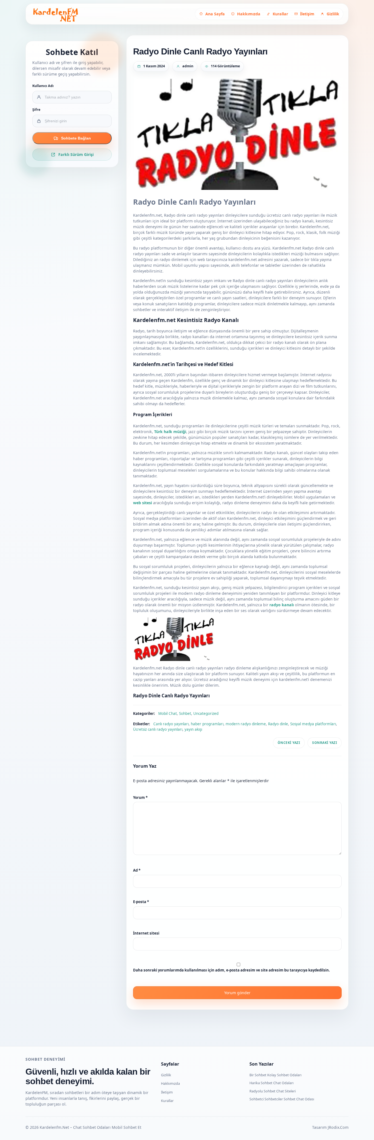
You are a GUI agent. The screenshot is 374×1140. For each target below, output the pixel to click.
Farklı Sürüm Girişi (76, 154)
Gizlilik (166, 1074)
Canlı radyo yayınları (171, 723)
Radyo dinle (278, 723)
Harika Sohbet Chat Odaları (271, 1082)
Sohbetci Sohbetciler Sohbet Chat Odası (281, 1099)
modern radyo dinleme (246, 723)
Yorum (140, 797)
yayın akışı (193, 729)
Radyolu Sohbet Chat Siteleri (272, 1091)
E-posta (141, 901)
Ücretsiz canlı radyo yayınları (157, 729)
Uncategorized (205, 713)
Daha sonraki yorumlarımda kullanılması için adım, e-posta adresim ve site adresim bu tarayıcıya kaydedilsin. (231, 970)
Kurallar (167, 1100)
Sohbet (185, 713)
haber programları (207, 723)
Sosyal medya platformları (313, 723)
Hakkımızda (170, 1083)
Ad (136, 870)
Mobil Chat (167, 713)
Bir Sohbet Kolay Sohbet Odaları (275, 1074)
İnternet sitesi (146, 933)
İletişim (167, 1092)
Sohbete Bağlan (76, 138)
